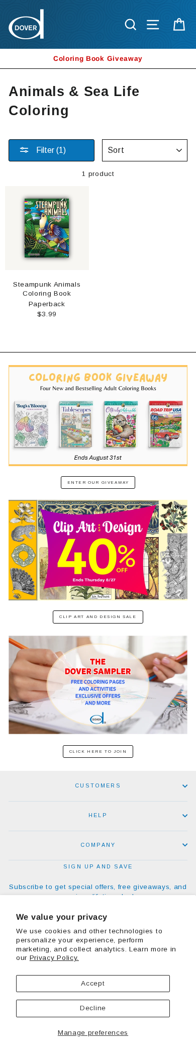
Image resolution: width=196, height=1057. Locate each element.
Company (98, 845)
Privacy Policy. (54, 957)
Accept (93, 983)
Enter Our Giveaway (98, 482)
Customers (98, 785)
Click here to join (98, 751)
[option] (98, 58)
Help (98, 815)
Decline (93, 1008)
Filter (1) (50, 150)
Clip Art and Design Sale (97, 616)
